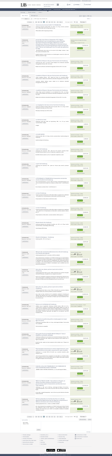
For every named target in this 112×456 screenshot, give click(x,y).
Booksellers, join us (44, 434)
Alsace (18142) (25, 15)
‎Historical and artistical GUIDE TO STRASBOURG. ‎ (48, 25)
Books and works (47, 9)
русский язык (64, 453)
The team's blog (61, 436)
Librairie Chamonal (74, 252)
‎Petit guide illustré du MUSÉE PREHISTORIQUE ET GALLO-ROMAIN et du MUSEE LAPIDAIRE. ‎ (51, 334)
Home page (39, 9)
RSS (86, 16)
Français (59, 453)
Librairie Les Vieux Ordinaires (76, 304)
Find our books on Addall (28, 444)
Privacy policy (61, 442)
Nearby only (44, 18)
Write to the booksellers (76, 0)
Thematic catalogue (32, 12)
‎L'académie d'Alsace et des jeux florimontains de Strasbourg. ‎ (52, 75)
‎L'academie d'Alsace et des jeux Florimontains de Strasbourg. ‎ (52, 61)
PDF (82, 16)
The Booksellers (57, 9)
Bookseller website (44, 436)
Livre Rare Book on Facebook (82, 436)
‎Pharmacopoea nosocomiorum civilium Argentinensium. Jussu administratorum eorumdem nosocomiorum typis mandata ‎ (52, 349)
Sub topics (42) (34, 15)
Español (49, 453)
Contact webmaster (62, 438)
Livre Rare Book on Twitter (81, 434)
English (45, 453)
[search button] (58, 5)
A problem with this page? (63, 440)
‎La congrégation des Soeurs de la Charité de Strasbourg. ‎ (50, 105)
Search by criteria (47, 6)
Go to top (88, 431)
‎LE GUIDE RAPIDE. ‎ (40, 134)
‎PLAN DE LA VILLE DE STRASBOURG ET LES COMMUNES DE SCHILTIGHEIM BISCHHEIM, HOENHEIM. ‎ (51, 366)
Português (54, 453)
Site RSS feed (79, 438)
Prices (42, 440)
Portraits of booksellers (27, 438)
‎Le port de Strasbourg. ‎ (42, 149)
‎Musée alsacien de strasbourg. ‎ (44, 222)
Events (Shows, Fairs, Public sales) (29, 440)
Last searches (25, 420)
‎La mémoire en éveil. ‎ (41, 119)
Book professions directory (68, 9)
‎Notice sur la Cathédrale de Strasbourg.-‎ (46, 304)
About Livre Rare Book (63, 434)
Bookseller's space (87, 0)
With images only (37, 18)
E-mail (90, 16)
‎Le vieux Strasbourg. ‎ (41, 193)
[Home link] (30, 5)
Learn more (68, 454)
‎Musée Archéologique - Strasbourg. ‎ (45, 237)
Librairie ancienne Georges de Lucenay (78, 40)
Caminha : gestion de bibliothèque (47, 438)
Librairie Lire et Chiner (75, 25)
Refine (88, 18)
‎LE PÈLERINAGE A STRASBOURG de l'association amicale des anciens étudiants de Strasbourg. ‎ (51, 179)
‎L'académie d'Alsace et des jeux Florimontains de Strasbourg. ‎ (52, 90)
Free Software (43, 444)
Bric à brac (43, 442)
